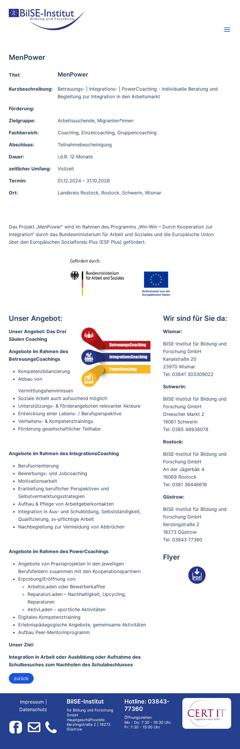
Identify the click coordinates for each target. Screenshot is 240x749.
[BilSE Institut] (81, 19)
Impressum (32, 702)
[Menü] (227, 30)
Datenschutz (33, 709)
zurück (21, 678)
